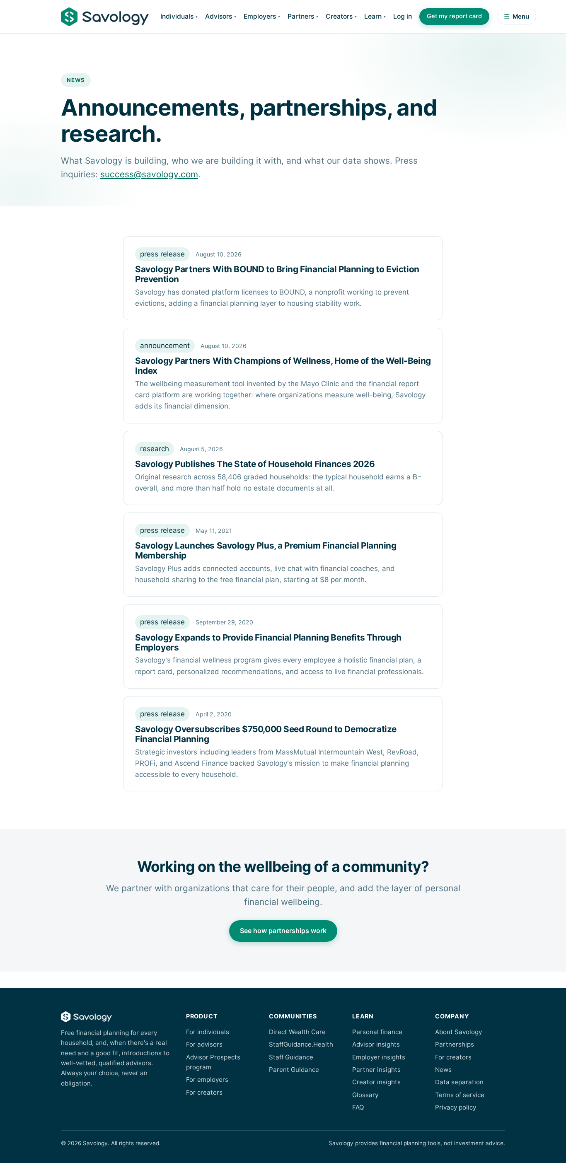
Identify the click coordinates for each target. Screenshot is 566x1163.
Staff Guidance (291, 1057)
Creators (339, 16)
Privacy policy (455, 1107)
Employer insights (378, 1057)
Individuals (177, 16)
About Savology (458, 1032)
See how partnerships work (283, 930)
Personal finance (377, 1032)
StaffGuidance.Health (301, 1044)
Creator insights (376, 1082)
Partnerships (454, 1044)
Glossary (365, 1095)
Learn (373, 16)
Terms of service (459, 1095)
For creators (204, 1092)
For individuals (207, 1032)
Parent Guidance (294, 1070)
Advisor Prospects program (213, 1062)
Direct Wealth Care (297, 1032)
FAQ (358, 1107)
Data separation (459, 1082)
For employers (207, 1079)
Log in (402, 16)
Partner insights (376, 1070)
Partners (301, 16)
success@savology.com (149, 174)
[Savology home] (105, 16)
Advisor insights (376, 1044)
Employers (260, 16)
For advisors (204, 1044)
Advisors (218, 16)
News (443, 1070)
